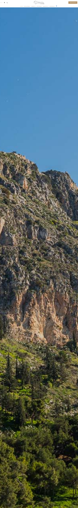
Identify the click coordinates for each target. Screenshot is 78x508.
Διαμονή (32, 6)
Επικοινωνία (52, 6)
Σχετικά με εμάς (27, 6)
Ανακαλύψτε (45, 6)
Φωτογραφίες (39, 6)
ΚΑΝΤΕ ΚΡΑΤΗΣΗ (73, 2)
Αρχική (21, 6)
